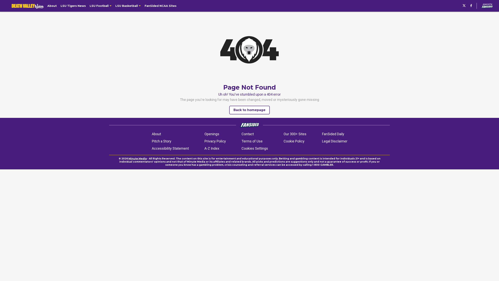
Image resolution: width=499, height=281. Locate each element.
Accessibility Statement (170, 148)
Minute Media (137, 158)
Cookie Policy (294, 141)
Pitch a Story (161, 141)
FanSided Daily (333, 134)
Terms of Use (252, 141)
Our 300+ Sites (295, 134)
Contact (248, 134)
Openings (211, 134)
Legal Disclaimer (334, 141)
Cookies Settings (255, 148)
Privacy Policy (215, 141)
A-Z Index (211, 148)
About (156, 134)
